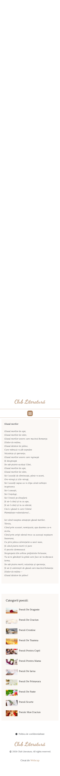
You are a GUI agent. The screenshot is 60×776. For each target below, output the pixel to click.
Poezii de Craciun (29, 619)
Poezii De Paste (27, 691)
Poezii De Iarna (27, 671)
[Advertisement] (30, 30)
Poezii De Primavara (30, 681)
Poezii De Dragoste (29, 609)
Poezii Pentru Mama (30, 660)
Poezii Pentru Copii (29, 650)
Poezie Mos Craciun (30, 712)
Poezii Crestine (27, 630)
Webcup (34, 760)
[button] (30, 413)
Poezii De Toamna (28, 640)
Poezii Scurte (26, 701)
